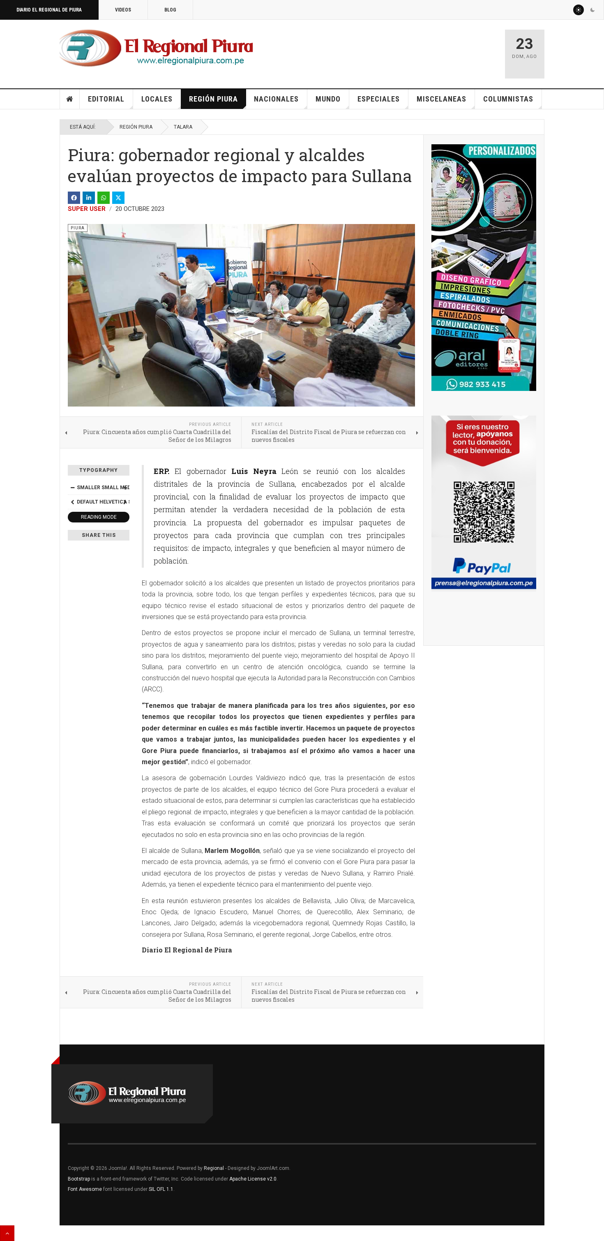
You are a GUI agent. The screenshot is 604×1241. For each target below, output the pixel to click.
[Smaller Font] (72, 487)
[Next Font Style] (124, 501)
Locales (157, 99)
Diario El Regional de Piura (49, 10)
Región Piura (213, 99)
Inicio (70, 99)
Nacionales (276, 99)
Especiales (378, 99)
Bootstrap (79, 1179)
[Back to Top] (7, 1233)
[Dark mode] (592, 10)
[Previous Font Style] (72, 501)
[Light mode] (578, 10)
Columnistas (508, 99)
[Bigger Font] (124, 487)
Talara (183, 127)
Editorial (106, 99)
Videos (123, 10)
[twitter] (118, 198)
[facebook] (74, 198)
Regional (214, 1168)
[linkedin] (89, 198)
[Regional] (156, 48)
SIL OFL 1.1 (161, 1189)
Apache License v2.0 (253, 1179)
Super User (87, 209)
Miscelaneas (441, 99)
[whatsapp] (103, 198)
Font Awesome (85, 1189)
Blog (170, 10)
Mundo (328, 99)
